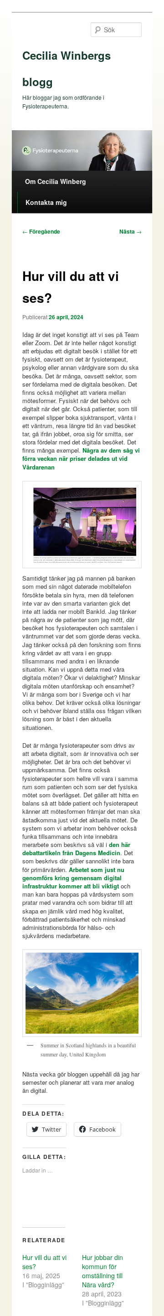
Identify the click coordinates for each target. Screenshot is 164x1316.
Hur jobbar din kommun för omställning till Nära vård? (102, 1271)
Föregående (41, 231)
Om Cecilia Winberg (55, 181)
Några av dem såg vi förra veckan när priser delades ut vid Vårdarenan (81, 458)
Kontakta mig (46, 202)
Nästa (130, 231)
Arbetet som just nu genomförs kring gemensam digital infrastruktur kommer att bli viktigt (73, 877)
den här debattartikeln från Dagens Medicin (76, 848)
